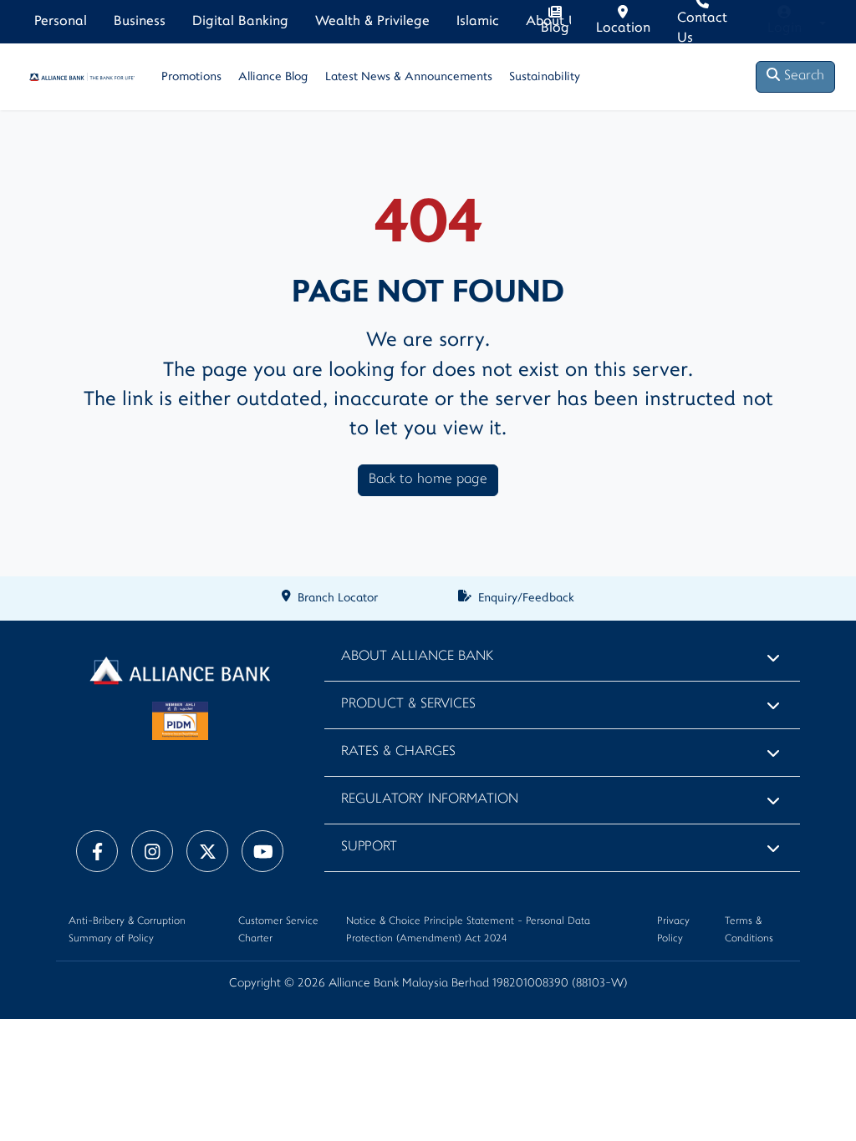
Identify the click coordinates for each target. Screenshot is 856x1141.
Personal (60, 21)
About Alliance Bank (417, 657)
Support (369, 847)
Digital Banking (240, 21)
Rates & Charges (398, 752)
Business (140, 21)
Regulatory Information (429, 800)
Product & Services (408, 704)
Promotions (191, 77)
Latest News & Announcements (408, 77)
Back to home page (428, 480)
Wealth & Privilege (372, 21)
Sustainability (544, 77)
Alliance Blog (273, 77)
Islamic (477, 21)
